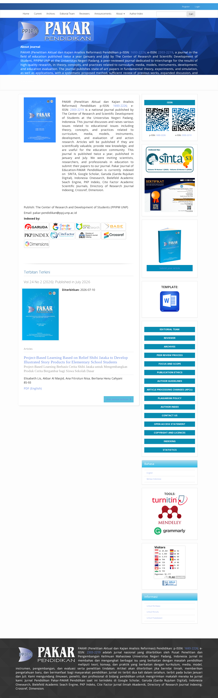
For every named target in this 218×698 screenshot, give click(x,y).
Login (197, 6)
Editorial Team (67, 13)
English (150, 473)
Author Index (136, 13)
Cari (191, 13)
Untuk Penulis (153, 612)
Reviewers (84, 13)
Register (186, 6)
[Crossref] (100, 235)
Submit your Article (169, 268)
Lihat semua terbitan (117, 399)
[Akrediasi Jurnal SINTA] (169, 159)
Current (38, 13)
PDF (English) (33, 388)
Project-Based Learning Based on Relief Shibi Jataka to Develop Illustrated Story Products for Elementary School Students (76, 364)
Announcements (102, 13)
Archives (50, 13)
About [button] (119, 13)
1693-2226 (138, 52)
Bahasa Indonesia (154, 479)
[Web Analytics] (169, 583)
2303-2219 (165, 52)
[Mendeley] (169, 515)
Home (26, 13)
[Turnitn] (169, 500)
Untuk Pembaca (153, 606)
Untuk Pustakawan (154, 618)
